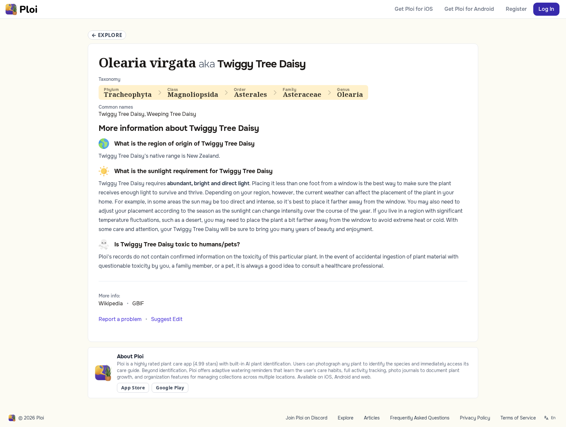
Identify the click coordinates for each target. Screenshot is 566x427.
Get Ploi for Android (469, 9)
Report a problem (120, 319)
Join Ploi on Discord (306, 418)
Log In (546, 9)
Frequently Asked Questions (419, 418)
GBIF (138, 303)
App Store (133, 387)
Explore (345, 418)
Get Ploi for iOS (414, 9)
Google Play (170, 387)
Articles (372, 418)
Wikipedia (111, 303)
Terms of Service (518, 418)
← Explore (107, 35)
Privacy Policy (475, 418)
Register (516, 9)
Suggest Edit (166, 319)
